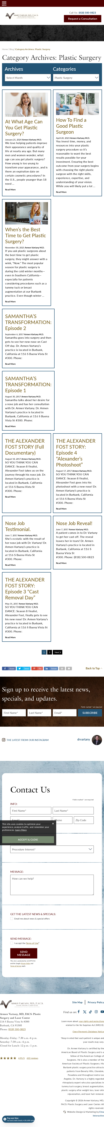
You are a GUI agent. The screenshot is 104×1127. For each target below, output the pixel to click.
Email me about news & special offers (32, 918)
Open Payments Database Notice (88, 1031)
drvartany (83, 739)
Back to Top (93, 668)
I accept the (20, 943)
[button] (37, 668)
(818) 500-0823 (17, 1029)
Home (5, 49)
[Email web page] (69, 668)
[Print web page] (62, 668)
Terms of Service (15, 966)
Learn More (21, 829)
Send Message (23, 953)
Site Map (77, 1002)
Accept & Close (28, 839)
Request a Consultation (82, 18)
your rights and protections (91, 1021)
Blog (11, 49)
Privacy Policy (25, 963)
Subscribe (90, 713)
